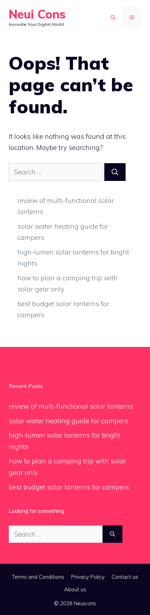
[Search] (115, 172)
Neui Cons (37, 14)
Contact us (125, 577)
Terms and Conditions (38, 577)
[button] (113, 17)
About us (75, 589)
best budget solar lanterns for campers (69, 487)
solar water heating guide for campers (68, 421)
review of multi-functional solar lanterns (71, 406)
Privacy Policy (88, 577)
